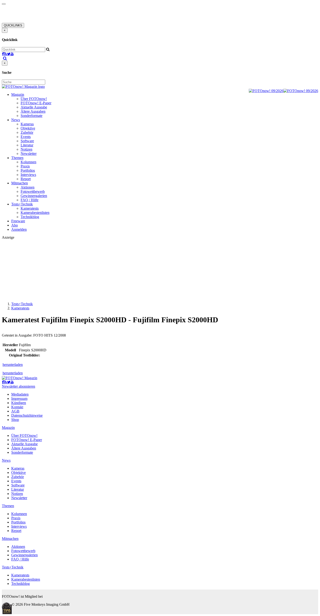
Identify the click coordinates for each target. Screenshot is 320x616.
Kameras (27, 124)
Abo (14, 225)
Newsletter (29, 154)
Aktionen (27, 187)
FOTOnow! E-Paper (36, 103)
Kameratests (30, 208)
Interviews (28, 175)
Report (26, 179)
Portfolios (28, 170)
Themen (17, 158)
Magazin (17, 94)
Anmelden (19, 229)
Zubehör (27, 132)
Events (26, 137)
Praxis (25, 166)
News (15, 120)
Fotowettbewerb (33, 191)
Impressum (19, 399)
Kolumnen (28, 162)
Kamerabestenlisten (35, 213)
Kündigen (18, 403)
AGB (15, 411)
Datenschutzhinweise (27, 415)
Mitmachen (19, 183)
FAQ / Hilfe (29, 200)
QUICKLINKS (13, 25)
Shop (15, 420)
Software (27, 141)
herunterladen (13, 365)
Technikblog (30, 217)
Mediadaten (20, 394)
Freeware (18, 221)
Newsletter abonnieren (18, 386)
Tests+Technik (22, 204)
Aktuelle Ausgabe (34, 107)
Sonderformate (31, 116)
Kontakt (17, 407)
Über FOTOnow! (34, 99)
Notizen (26, 149)
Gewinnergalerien (34, 196)
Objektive (28, 128)
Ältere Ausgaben (33, 111)
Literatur (27, 145)
